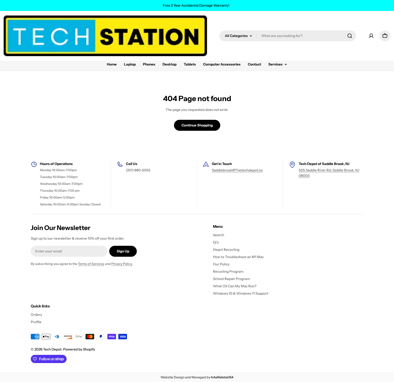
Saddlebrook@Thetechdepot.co (237, 170)
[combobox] (287, 35)
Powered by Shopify (79, 349)
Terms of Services (91, 264)
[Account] (371, 36)
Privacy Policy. (122, 264)
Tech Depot (52, 349)
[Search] (350, 36)
